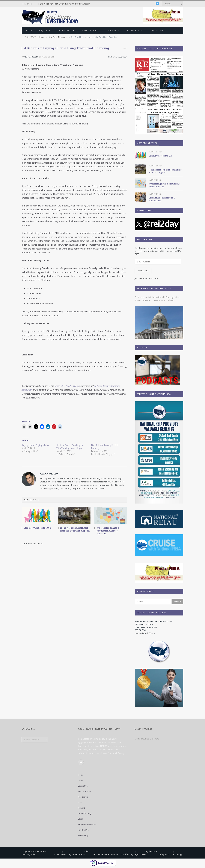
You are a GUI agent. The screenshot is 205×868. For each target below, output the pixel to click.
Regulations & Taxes (87, 824)
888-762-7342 (140, 630)
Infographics (83, 829)
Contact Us (156, 30)
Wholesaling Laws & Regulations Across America (107, 530)
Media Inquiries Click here (146, 738)
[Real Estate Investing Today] (51, 17)
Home (28, 30)
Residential (83, 796)
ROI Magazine (66, 30)
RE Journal (45, 30)
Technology (83, 835)
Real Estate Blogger (117, 57)
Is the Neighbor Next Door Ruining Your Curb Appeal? (64, 3)
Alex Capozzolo (31, 57)
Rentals (81, 807)
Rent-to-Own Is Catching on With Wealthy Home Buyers (69, 446)
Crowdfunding (84, 813)
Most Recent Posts (147, 143)
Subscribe (143, 270)
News (80, 780)
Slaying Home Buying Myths (35, 445)
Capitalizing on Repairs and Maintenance (162, 199)
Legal (80, 818)
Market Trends (84, 791)
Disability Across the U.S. (37, 527)
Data (80, 802)
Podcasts (113, 30)
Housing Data (134, 30)
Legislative (83, 785)
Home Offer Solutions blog (66, 385)
